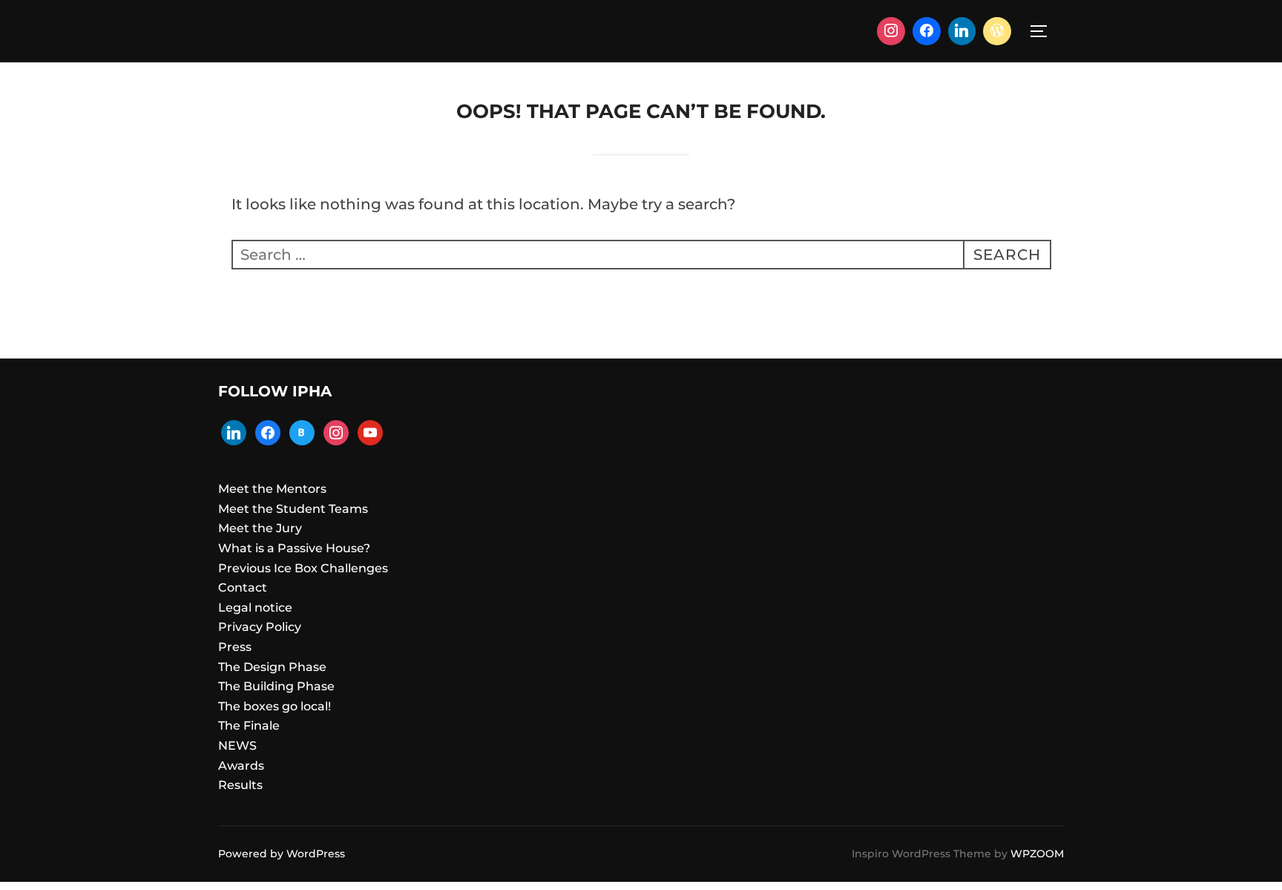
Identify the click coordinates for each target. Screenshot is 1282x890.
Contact (242, 587)
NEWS (237, 746)
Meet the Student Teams (293, 509)
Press (235, 647)
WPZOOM (1037, 853)
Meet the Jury (260, 528)
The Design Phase (272, 667)
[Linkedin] (962, 31)
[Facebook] (926, 31)
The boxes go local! (274, 706)
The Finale (249, 726)
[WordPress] (997, 31)
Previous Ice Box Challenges (303, 568)
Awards (241, 766)
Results (240, 785)
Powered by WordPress (281, 853)
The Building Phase (276, 686)
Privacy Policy (259, 627)
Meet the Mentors (272, 489)
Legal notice (255, 608)
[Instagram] (891, 31)
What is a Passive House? (294, 548)
